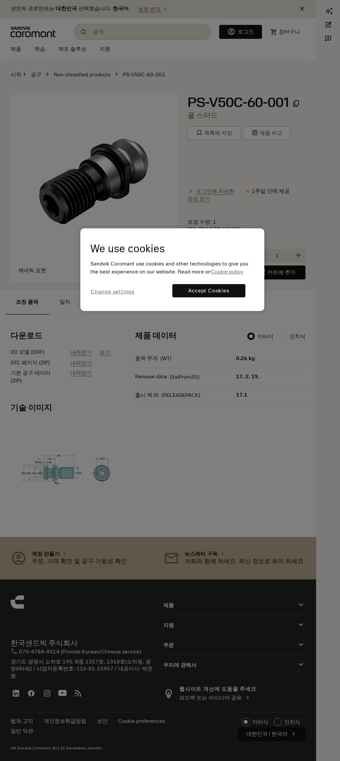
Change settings (112, 291)
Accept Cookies (208, 290)
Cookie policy (227, 271)
